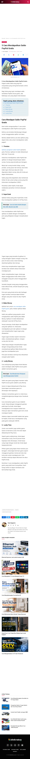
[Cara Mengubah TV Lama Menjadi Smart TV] (15, 567)
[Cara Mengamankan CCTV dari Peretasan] (15, 644)
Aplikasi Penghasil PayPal (8, 509)
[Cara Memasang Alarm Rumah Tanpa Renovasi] (15, 605)
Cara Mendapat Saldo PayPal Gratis (13, 103)
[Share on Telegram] (23, 55)
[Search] (28, 1)
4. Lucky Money (8, 111)
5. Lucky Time (8, 113)
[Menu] (2, 1)
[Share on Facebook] (4, 55)
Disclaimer (23, 749)
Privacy (15, 751)
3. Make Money (8, 109)
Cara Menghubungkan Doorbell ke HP (11, 595)
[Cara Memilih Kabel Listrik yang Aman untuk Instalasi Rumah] (5, 720)
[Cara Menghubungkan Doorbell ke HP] (15, 586)
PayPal (16, 509)
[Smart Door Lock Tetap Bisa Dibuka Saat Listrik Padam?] (15, 624)
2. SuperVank (7, 107)
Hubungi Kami (15, 749)
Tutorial (7, 38)
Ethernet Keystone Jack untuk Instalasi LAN (13, 557)
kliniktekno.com (13, 754)
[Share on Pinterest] (13, 55)
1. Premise (7, 105)
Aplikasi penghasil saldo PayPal (11, 150)
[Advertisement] (15, 21)
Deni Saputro (5, 51)
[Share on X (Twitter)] (8, 55)
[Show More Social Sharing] (27, 55)
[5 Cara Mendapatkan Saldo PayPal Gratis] (15, 75)
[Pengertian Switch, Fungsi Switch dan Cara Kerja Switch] (5, 707)
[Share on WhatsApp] (18, 55)
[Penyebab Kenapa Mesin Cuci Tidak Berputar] (5, 727)
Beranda (3, 38)
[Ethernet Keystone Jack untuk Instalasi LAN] (15, 548)
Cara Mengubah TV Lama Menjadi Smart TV (13, 576)
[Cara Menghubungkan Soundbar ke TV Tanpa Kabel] (5, 700)
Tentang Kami (6, 749)
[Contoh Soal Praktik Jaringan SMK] (5, 714)
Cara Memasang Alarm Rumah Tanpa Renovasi (14, 614)
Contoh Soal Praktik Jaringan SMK (19, 712)
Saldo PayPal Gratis (6, 512)
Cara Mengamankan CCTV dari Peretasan (12, 653)
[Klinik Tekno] (15, 2)
